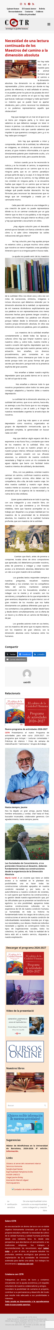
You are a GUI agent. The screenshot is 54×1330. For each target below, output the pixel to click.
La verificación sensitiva (11, 1204)
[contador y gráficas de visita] (27, 1189)
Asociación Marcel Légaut (17, 1180)
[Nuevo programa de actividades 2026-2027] (27, 712)
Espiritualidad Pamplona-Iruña (19, 1171)
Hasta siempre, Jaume (16, 807)
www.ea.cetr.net (25, 1263)
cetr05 (27, 682)
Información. (12, 1151)
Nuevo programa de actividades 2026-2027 (26, 729)
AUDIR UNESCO (13, 1174)
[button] (48, 24)
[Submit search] (45, 1105)
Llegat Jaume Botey (14, 1177)
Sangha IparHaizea (14, 1169)
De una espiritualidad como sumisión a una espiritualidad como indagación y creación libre (33, 1206)
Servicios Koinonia (14, 1166)
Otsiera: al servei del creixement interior (23, 1163)
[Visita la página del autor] (27, 673)
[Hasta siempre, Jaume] (27, 775)
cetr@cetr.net (32, 1323)
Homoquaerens (13, 1183)
